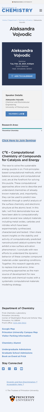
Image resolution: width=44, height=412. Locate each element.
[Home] (17, 9)
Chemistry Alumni (11, 343)
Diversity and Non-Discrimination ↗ (22, 382)
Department (12, 20)
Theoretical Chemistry (10, 130)
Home (4, 20)
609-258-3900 (19, 323)
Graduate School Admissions (17, 353)
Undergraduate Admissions (16, 349)
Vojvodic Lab (16, 114)
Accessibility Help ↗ (15, 384)
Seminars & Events (25, 20)
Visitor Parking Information (16, 336)
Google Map (8, 329)
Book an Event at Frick (14, 356)
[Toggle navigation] (40, 10)
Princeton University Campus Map (20, 332)
